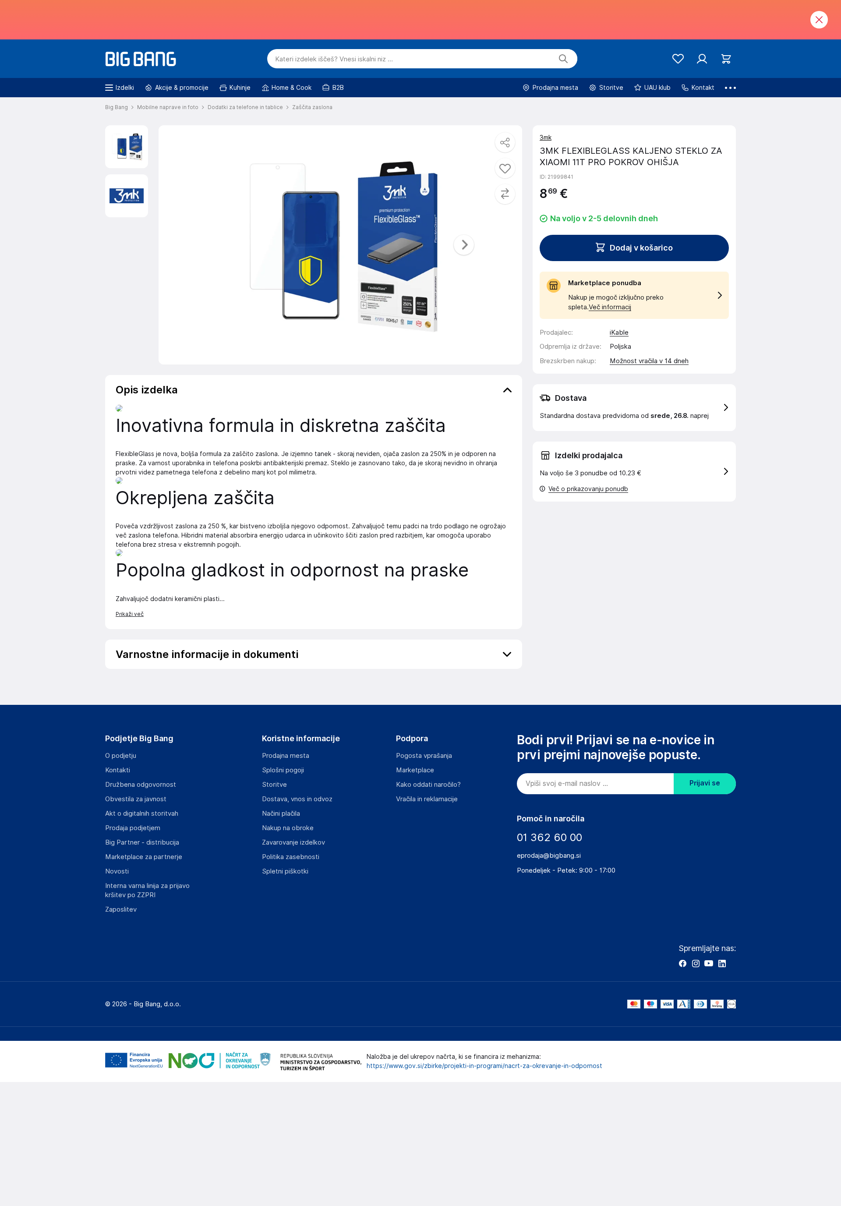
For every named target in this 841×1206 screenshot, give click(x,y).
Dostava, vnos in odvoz (297, 799)
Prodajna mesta (285, 756)
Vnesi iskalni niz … (334, 59)
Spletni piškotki (285, 871)
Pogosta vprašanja (424, 756)
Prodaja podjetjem (132, 828)
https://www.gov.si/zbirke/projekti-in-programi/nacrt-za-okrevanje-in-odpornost (484, 1065)
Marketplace (415, 770)
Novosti (117, 871)
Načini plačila (281, 813)
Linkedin (722, 963)
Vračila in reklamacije (427, 799)
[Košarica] (726, 59)
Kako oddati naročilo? (428, 785)
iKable (619, 332)
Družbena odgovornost (140, 785)
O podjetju (120, 756)
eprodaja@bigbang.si (549, 855)
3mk (545, 137)
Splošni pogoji (283, 770)
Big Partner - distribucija (142, 842)
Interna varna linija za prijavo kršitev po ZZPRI (147, 890)
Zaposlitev (121, 909)
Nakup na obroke (288, 828)
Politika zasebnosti (290, 857)
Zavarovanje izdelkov (293, 842)
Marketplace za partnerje (143, 857)
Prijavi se (704, 783)
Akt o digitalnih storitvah (141, 813)
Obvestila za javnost (135, 799)
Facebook (682, 963)
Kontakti (117, 770)
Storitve (274, 785)
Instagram (696, 963)
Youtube (709, 963)
